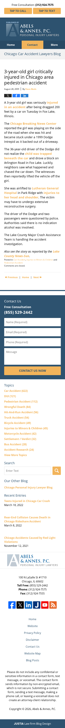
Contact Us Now (32, 371)
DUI (10, 396)
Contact (32, 45)
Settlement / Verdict (20, 439)
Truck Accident (16, 417)
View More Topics (15, 455)
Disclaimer (32, 640)
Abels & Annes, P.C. (44, 709)
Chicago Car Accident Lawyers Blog (32, 29)
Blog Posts (32, 660)
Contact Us (33, 646)
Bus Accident (15, 444)
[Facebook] (12, 605)
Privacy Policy (32, 633)
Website (33, 626)
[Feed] (53, 605)
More (54, 45)
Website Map (32, 653)
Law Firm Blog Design (32, 723)
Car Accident (20, 259)
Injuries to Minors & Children (39, 259)
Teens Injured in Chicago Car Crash (27, 501)
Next (37, 277)
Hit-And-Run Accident (21, 412)
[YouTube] (44, 605)
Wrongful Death (17, 407)
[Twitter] (20, 605)
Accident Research (19, 450)
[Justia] (36, 605)
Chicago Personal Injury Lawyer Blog (28, 487)
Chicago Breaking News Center (33, 124)
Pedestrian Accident (13, 262)
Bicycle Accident (17, 423)
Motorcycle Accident (20, 433)
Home (11, 45)
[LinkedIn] (28, 605)
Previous (11, 277)
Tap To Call (18, 11)
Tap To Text (47, 11)
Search (56, 471)
